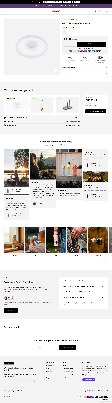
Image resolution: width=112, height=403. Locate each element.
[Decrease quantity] (66, 44)
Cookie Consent (67, 371)
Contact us (10, 310)
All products (50, 365)
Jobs (47, 375)
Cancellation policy (68, 375)
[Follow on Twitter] (9, 391)
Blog (47, 378)
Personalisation (18, 11)
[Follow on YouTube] (17, 391)
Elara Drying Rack (12, 125)
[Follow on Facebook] (5, 391)
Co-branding (38, 11)
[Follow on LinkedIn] (22, 391)
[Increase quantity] (73, 44)
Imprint (64, 378)
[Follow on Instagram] (13, 391)
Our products (50, 362)
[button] (85, 20)
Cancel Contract (67, 381)
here (10, 289)
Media (48, 368)
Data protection (67, 368)
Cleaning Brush (11, 121)
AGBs (64, 365)
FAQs (64, 362)
